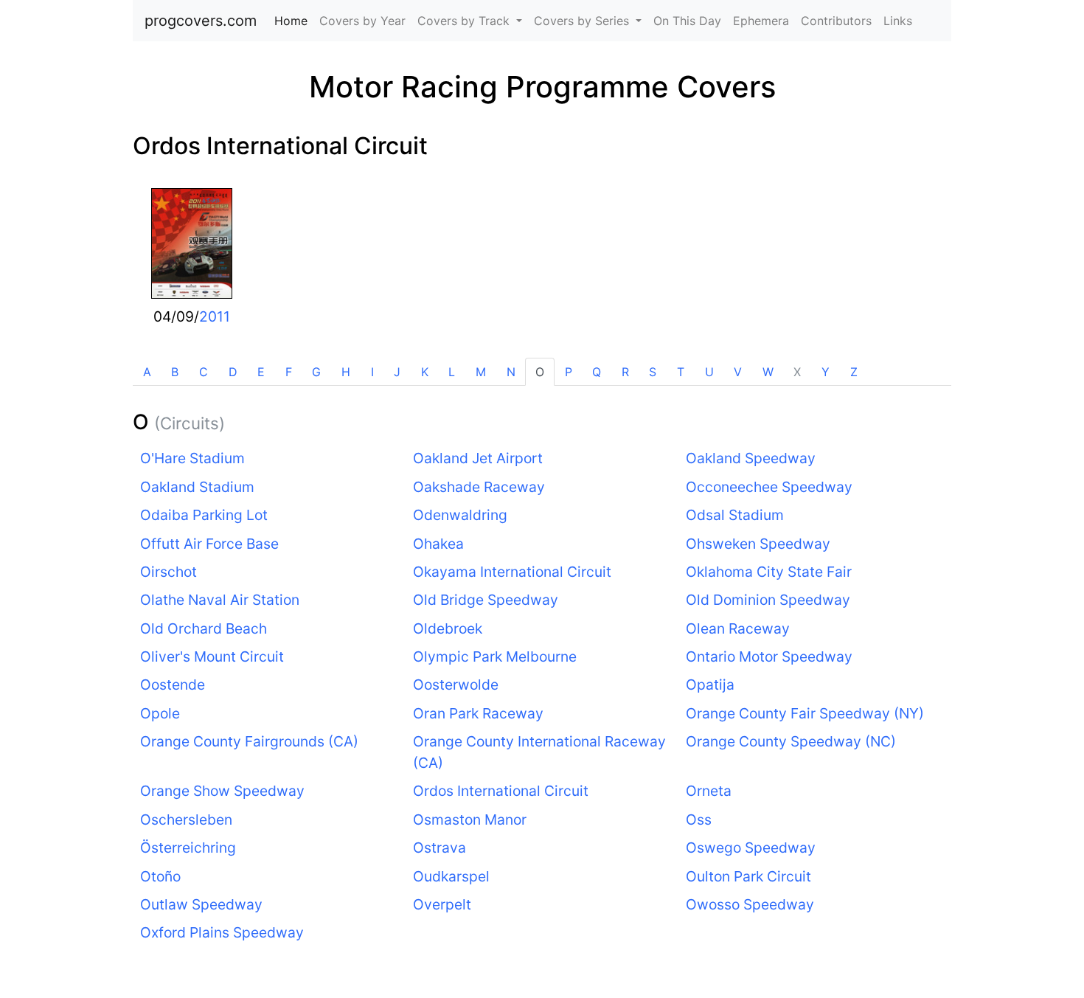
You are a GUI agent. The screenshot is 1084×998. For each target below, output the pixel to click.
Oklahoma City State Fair (769, 572)
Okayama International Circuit (512, 572)
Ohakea (438, 543)
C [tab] (203, 371)
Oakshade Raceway (479, 487)
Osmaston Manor (470, 819)
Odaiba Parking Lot (204, 515)
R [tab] (625, 371)
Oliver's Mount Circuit (212, 656)
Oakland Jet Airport (478, 458)
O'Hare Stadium (192, 458)
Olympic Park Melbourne (495, 656)
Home (293, 20)
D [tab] (233, 371)
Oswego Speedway (751, 847)
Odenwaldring (460, 515)
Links (897, 20)
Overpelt (442, 904)
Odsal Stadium (735, 515)
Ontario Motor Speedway (769, 656)
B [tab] (174, 371)
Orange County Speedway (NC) (791, 741)
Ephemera (761, 20)
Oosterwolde (455, 684)
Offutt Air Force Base (209, 543)
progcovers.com (201, 21)
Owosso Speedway (750, 904)
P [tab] (568, 371)
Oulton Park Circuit (748, 876)
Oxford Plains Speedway (222, 932)
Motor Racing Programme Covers (542, 87)
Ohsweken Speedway (758, 543)
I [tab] (372, 371)
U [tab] (709, 371)
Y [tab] (825, 371)
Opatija (710, 684)
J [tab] (397, 371)
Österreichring (188, 847)
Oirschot (168, 572)
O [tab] (539, 371)
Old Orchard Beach (203, 628)
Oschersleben (186, 819)
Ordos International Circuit (280, 145)
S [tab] (652, 371)
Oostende (172, 684)
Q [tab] (596, 371)
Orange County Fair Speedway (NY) (805, 713)
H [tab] (345, 371)
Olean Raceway (738, 628)
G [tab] (316, 371)
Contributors (836, 20)
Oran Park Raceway (478, 713)
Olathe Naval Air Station (219, 600)
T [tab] (680, 371)
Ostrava (439, 847)
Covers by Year (362, 20)
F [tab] (288, 371)
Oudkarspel (451, 876)
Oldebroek (447, 628)
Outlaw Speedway (201, 904)
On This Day (687, 20)
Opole (160, 713)
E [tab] (261, 371)
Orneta (709, 791)
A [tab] (147, 371)
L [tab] (451, 371)
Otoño (160, 876)
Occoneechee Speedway (769, 487)
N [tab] (511, 371)
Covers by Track (465, 20)
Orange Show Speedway (222, 791)
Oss (699, 819)
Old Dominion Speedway (768, 600)
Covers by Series (583, 20)
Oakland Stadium (197, 487)
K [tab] (424, 371)
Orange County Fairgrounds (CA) (249, 741)
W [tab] (768, 371)
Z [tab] (854, 371)
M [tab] (481, 371)
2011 (214, 316)
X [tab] (797, 371)
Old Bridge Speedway (485, 600)
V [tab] (738, 371)
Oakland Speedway (751, 458)
